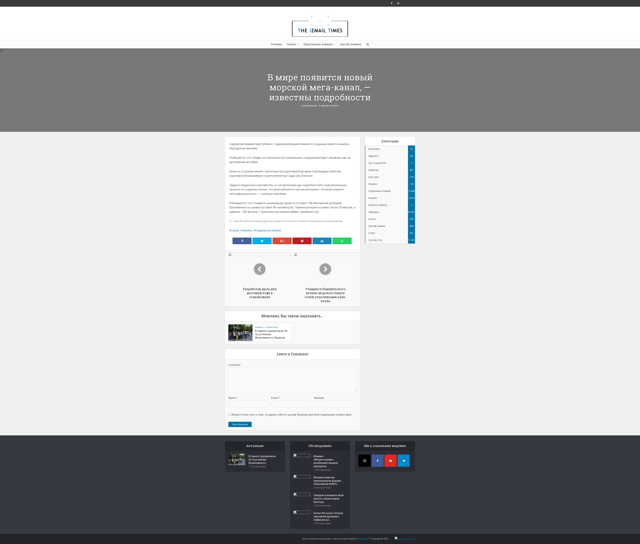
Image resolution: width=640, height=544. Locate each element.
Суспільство (271, 327)
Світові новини (350, 44)
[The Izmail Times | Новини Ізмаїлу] (320, 30)
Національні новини (318, 44)
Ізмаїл (291, 44)
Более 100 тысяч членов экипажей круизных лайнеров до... (328, 516)
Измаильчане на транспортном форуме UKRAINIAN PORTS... (327, 481)
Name (233, 398)
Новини (259, 327)
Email (275, 398)
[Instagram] (364, 461)
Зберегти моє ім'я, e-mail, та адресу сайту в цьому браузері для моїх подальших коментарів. (291, 414)
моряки (247, 230)
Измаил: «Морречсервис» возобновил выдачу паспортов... (326, 461)
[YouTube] (390, 461)
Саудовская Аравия (268, 230)
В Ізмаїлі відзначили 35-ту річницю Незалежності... (262, 459)
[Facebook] (378, 461)
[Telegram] (404, 461)
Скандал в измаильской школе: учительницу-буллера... (329, 498)
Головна (276, 44)
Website (319, 398)
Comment (234, 365)
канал (235, 230)
